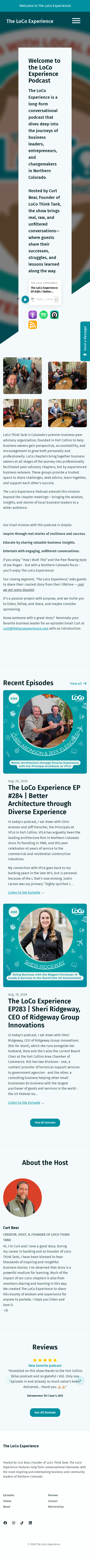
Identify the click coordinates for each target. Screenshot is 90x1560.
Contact (53, 1501)
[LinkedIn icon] (30, 1523)
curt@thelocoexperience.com (26, 628)
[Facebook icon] (5, 1523)
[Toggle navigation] (76, 21)
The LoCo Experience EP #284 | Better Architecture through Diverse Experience (44, 800)
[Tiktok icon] (22, 1523)
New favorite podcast (45, 1366)
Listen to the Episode (24, 892)
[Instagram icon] (14, 1523)
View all (76, 684)
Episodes (8, 1495)
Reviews (53, 1495)
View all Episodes (45, 1122)
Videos (7, 1501)
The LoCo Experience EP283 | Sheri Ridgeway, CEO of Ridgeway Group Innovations (44, 1013)
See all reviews (45, 1412)
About (6, 1506)
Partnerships (56, 1506)
